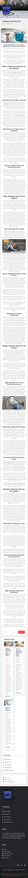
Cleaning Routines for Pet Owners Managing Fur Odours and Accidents (14, 45)
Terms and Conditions (9, 781)
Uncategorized (8, 767)
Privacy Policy (8, 779)
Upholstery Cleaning (9, 770)
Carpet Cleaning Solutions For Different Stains (8, 651)
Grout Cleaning (8, 764)
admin (13, 48)
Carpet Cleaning (8, 759)
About (6, 777)
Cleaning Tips (7, 762)
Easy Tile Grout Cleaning (7, 709)
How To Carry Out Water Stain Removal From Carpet (19, 652)
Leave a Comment (19, 48)
